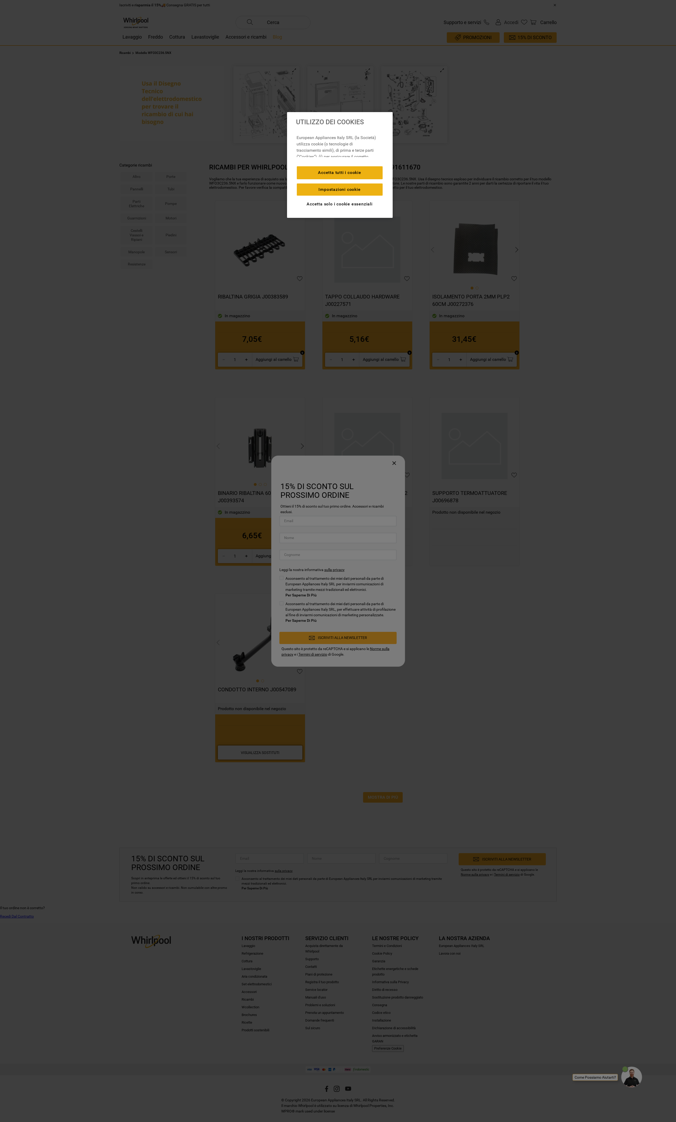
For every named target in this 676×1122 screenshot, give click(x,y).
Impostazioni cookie (339, 189)
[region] (340, 165)
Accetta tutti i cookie (339, 172)
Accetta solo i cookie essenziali (340, 203)
